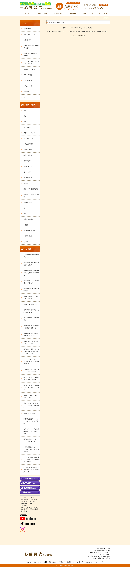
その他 (26, 241)
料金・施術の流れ (29, 34)
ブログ (26, 97)
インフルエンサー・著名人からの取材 (31, 62)
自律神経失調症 (28, 202)
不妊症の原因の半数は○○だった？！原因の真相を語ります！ (31, 470)
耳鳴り (26, 213)
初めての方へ (28, 29)
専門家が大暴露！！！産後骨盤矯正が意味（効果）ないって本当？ (31, 351)
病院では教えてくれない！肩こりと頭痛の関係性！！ (31, 421)
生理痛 (26, 225)
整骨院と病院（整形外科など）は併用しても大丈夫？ (31, 273)
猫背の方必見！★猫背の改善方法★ (31, 396)
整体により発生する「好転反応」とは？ (31, 311)
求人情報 (26, 91)
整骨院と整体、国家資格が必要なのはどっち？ (31, 327)
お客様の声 (27, 40)
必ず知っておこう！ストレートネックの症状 (31, 371)
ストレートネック (29, 133)
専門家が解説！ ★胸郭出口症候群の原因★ (31, 378)
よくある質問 (28, 80)
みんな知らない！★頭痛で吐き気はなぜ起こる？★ (31, 387)
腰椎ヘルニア (28, 166)
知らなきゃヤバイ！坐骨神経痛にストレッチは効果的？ (31, 431)
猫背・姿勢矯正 (28, 155)
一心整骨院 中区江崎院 (67, 565)
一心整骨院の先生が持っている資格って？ (31, 282)
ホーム (29, 562)
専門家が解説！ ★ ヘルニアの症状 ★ (31, 440)
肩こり (26, 116)
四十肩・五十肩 (28, 138)
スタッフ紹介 (28, 75)
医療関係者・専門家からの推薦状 (31, 47)
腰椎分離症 (27, 172)
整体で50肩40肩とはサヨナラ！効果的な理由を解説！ (31, 405)
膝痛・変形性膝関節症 (31, 189)
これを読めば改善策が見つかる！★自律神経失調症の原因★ (31, 459)
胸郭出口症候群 (28, 144)
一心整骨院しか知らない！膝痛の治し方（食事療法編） (31, 449)
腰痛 (25, 110)
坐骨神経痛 (27, 161)
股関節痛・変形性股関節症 (31, 196)
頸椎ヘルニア (28, 127)
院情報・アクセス (29, 69)
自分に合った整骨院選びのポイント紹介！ (31, 342)
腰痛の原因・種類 (29, 413)
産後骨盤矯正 (28, 149)
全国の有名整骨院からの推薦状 (31, 55)
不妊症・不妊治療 (29, 230)
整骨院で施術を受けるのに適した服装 (31, 297)
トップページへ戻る (78, 35)
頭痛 (25, 121)
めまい (26, 208)
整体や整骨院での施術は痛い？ (31, 319)
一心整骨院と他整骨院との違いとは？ (31, 264)
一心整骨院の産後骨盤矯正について (31, 256)
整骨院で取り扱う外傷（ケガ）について (31, 335)
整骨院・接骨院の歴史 (31, 304)
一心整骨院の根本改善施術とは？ (31, 290)
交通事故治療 (28, 236)
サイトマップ (98, 562)
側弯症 (26, 183)
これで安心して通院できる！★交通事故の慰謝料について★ (31, 362)
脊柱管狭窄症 (28, 177)
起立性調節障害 (28, 219)
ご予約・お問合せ (29, 86)
